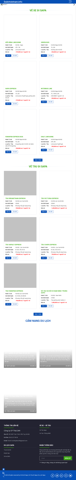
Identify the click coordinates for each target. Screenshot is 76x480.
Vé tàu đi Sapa (38, 166)
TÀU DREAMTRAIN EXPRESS (15, 198)
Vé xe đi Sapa (38, 10)
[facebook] (52, 475)
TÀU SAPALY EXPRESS (13, 245)
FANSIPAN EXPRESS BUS (14, 137)
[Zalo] (8, 473)
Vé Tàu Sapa (43, 430)
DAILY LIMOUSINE (47, 137)
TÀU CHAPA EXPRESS (49, 245)
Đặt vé (8, 55)
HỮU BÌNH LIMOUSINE (13, 42)
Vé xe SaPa (7, 456)
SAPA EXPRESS (10, 88)
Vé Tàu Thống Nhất (44, 433)
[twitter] (57, 475)
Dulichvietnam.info (13, 1)
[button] (74, 4)
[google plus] (61, 475)
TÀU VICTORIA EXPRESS (49, 198)
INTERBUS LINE (46, 88)
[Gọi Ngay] (8, 476)
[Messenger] (8, 469)
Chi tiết (15, 55)
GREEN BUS (45, 42)
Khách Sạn (7, 453)
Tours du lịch (7, 450)
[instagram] (66, 475)
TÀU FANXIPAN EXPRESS (14, 291)
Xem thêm (38, 160)
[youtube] (70, 475)
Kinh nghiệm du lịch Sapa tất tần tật (17, 353)
